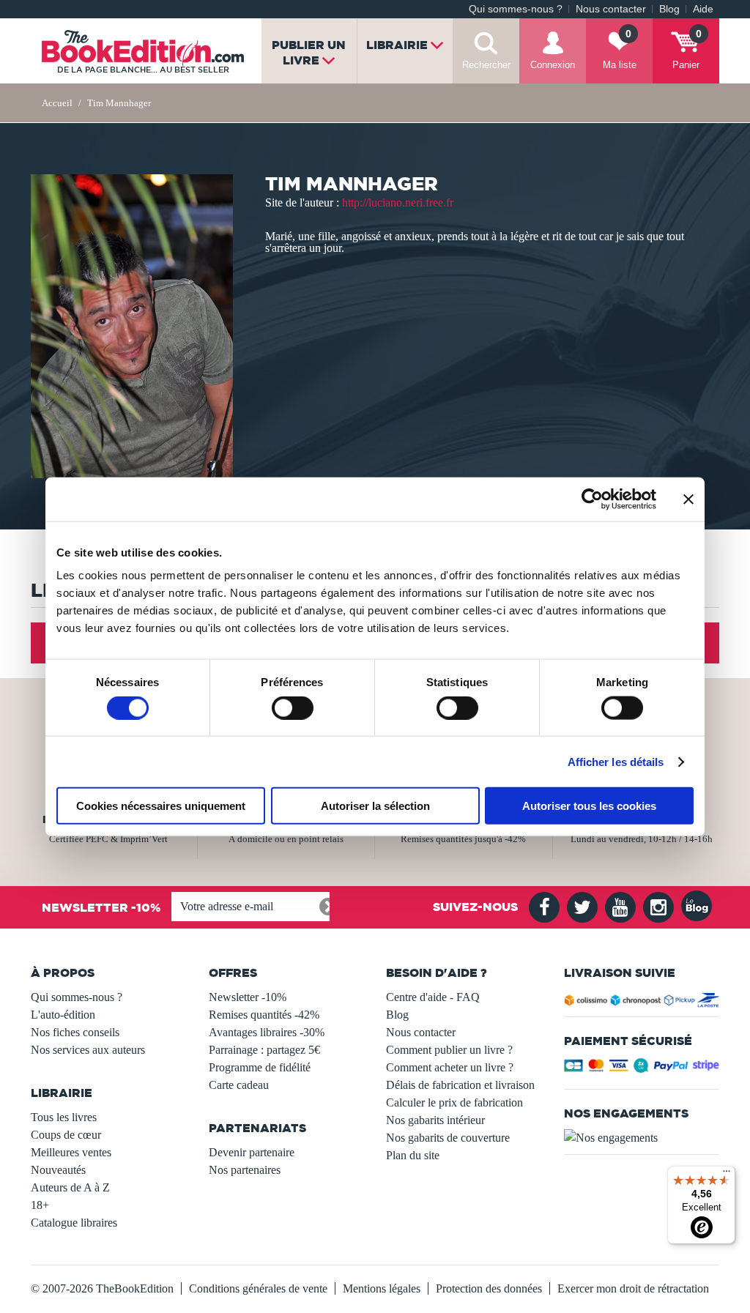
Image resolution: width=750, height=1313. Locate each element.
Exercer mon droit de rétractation (633, 1288)
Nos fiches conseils (75, 1032)
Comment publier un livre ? (449, 1050)
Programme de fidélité (260, 1067)
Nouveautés (58, 1170)
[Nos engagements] (642, 1138)
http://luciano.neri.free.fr (397, 202)
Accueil (57, 102)
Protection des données (489, 1288)
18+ (40, 1205)
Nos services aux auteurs (88, 1050)
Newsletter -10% (247, 997)
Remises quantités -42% (264, 1014)
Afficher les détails (616, 761)
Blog (669, 9)
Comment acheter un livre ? (449, 1067)
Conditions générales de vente (258, 1288)
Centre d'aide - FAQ (433, 997)
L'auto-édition (63, 1014)
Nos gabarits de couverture (448, 1137)
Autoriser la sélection (375, 806)
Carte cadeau (239, 1085)
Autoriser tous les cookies (589, 806)
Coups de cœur (66, 1134)
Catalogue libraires (74, 1222)
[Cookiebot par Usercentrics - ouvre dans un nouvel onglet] (592, 499)
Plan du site (412, 1155)
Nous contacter (611, 9)
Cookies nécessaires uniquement (160, 806)
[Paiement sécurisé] (642, 1069)
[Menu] (726, 1174)
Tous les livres (64, 1117)
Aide (703, 9)
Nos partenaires (245, 1170)
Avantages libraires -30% (266, 1032)
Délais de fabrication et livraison (460, 1085)
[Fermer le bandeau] (688, 499)
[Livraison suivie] (642, 1002)
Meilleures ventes (71, 1152)
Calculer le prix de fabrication (454, 1102)
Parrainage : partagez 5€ (264, 1050)
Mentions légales (381, 1288)
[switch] (292, 707)
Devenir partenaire (251, 1152)
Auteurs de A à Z (70, 1187)
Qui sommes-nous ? (515, 9)
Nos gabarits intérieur (435, 1120)
